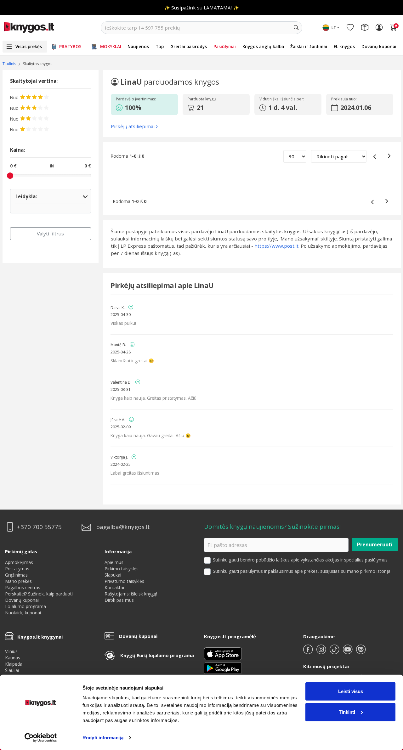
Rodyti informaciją (102, 737)
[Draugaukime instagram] (321, 652)
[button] (143, 108)
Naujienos (138, 46)
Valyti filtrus (50, 233)
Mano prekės (18, 581)
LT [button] (334, 27)
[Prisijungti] (379, 27)
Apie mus (114, 562)
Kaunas (12, 658)
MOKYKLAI (110, 46)
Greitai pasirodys (188, 46)
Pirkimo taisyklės (122, 569)
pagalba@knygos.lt (123, 527)
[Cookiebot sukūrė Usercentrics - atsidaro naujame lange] (40, 737)
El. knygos (344, 46)
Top (160, 46)
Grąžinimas (16, 575)
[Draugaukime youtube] (348, 652)
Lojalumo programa (25, 606)
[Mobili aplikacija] (223, 668)
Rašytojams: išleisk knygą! (131, 594)
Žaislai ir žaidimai (308, 46)
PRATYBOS (70, 46)
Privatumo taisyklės (124, 581)
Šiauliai (12, 670)
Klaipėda (13, 664)
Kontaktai (114, 587)
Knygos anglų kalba (263, 46)
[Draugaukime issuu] (361, 652)
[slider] (10, 175)
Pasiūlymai (224, 46)
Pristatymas (17, 569)
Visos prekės (28, 46)
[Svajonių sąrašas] (350, 27)
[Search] (296, 27)
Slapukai (113, 575)
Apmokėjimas (19, 562)
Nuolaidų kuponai (23, 613)
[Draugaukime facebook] (308, 652)
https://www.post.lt (276, 246)
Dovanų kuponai (378, 46)
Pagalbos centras (22, 587)
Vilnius (11, 651)
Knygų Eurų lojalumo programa (157, 655)
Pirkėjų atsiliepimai (133, 126)
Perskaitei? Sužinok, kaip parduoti (39, 594)
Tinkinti (347, 711)
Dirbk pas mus (119, 600)
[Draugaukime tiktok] (335, 652)
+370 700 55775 (39, 527)
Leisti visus (350, 691)
